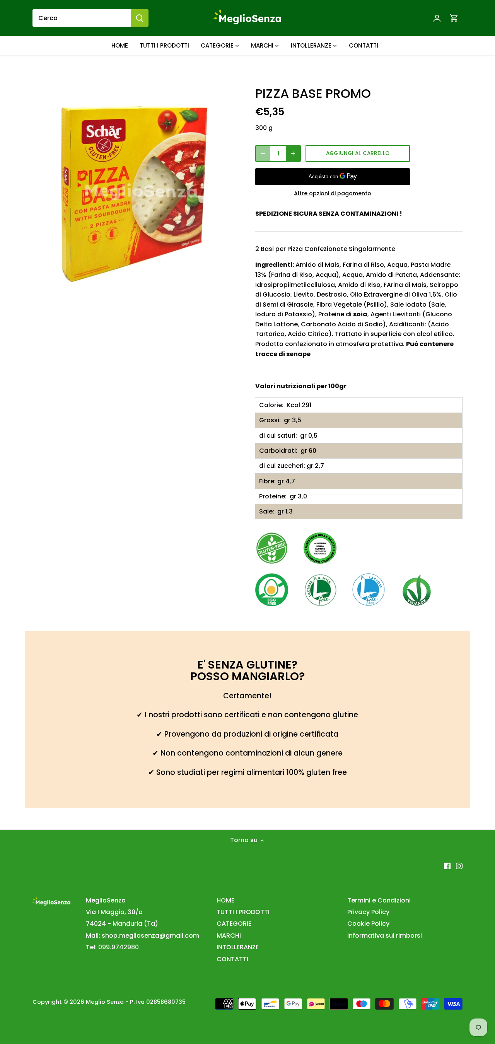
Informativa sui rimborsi (384, 935)
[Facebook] (447, 865)
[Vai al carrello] (454, 18)
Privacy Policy (368, 912)
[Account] (437, 18)
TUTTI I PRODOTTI (243, 912)
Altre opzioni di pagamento (332, 193)
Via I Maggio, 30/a (114, 912)
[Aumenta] (293, 153)
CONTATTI (232, 959)
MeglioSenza (106, 900)
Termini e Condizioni (379, 900)
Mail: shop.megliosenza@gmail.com (142, 935)
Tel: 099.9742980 (112, 947)
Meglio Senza (105, 1002)
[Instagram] (459, 865)
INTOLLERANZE (238, 947)
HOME (225, 900)
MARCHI (229, 935)
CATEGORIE (234, 923)
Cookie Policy (368, 923)
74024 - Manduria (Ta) (122, 923)
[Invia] (139, 18)
